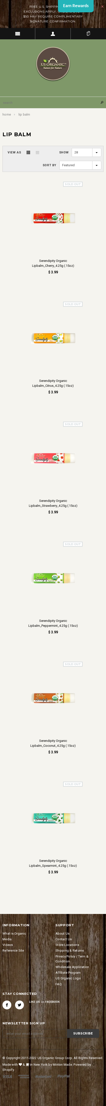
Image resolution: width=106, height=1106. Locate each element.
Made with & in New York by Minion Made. (37, 1064)
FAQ (58, 984)
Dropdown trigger (53, 33)
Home (6, 114)
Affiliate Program (68, 972)
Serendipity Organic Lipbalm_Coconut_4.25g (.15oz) (53, 743)
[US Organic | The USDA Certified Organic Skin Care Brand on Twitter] (19, 1005)
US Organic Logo (68, 978)
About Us (62, 933)
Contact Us (63, 939)
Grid (28, 152)
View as (14, 152)
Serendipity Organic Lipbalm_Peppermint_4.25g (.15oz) (53, 623)
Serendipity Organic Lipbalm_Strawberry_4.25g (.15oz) (53, 503)
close (102, 6)
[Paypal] (63, 1076)
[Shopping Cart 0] (88, 33)
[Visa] (7, 1076)
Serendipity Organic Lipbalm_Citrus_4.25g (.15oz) (53, 383)
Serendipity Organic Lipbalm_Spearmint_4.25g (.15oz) (53, 863)
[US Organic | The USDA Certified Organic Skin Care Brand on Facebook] (6, 1005)
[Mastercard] (43, 1076)
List (37, 152)
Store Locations (67, 945)
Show (64, 152)
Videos (7, 945)
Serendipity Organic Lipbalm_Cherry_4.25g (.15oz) (53, 263)
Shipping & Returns (69, 950)
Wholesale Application (72, 967)
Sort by (49, 165)
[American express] (23, 1076)
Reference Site (13, 950)
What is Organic (14, 933)
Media (7, 939)
